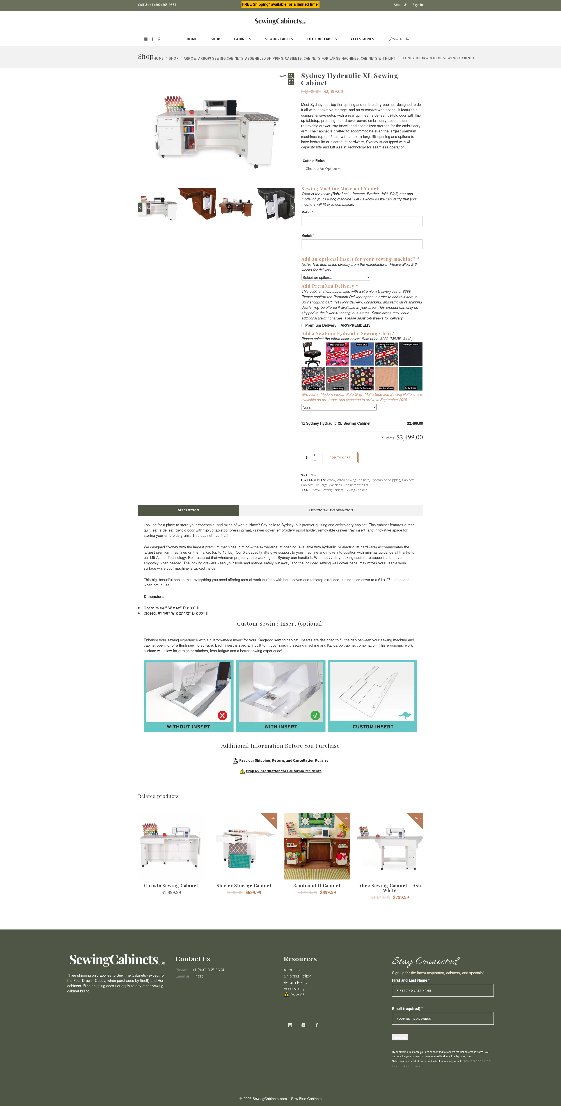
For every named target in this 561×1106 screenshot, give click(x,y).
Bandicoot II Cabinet (317, 885)
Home (159, 58)
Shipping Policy (297, 976)
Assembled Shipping (264, 58)
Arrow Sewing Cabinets (221, 58)
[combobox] (323, 168)
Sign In (418, 4)
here (199, 976)
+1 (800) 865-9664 (208, 969)
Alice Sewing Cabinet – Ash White (390, 887)
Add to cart (340, 457)
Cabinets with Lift (378, 58)
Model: (308, 235)
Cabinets (293, 58)
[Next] (292, 207)
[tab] (188, 510)
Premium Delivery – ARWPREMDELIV (338, 325)
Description (188, 510)
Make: (307, 212)
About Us (400, 4)
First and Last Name (411, 980)
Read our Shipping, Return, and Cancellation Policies (283, 760)
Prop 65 (297, 994)
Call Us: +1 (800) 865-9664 (157, 4)
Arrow (190, 58)
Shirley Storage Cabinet (244, 885)
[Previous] (140, 207)
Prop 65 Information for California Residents (283, 771)
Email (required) (407, 1008)
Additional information (331, 510)
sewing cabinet (356, 490)
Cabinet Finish (314, 160)
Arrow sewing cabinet (328, 490)
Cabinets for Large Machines (331, 58)
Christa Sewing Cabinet (171, 885)
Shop (174, 58)
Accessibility (294, 988)
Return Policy (295, 982)
